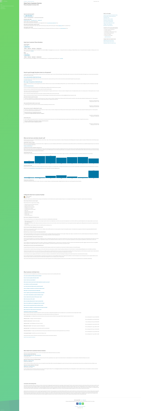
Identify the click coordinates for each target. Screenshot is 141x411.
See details (61, 58)
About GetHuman (3, 8)
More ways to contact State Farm (108, 25)
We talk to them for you (27, 20)
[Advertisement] (46, 35)
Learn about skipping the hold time (28, 85)
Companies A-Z (3, 7)
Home (1, 4)
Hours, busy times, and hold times (108, 21)
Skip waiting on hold (34, 20)
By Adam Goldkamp (28, 196)
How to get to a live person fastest (108, 20)
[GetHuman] (3, 1)
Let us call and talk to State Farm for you (32, 77)
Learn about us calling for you (28, 80)
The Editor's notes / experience (108, 24)
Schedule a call (40, 20)
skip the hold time (63, 28)
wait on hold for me (39, 168)
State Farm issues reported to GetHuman (29, 337)
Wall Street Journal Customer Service (109, 40)
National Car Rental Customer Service (109, 41)
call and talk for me (32, 168)
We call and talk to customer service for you (110, 16)
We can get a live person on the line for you (33, 81)
